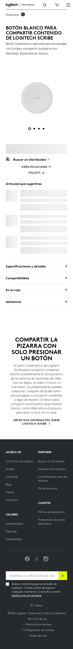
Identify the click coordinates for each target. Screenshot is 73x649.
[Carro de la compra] (57, 5)
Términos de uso (37, 619)
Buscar (45, 5)
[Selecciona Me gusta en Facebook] (27, 559)
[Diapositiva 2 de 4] (34, 129)
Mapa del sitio (38, 635)
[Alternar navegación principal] (68, 4)
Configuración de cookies (38, 630)
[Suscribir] (62, 575)
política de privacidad (26, 595)
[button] (15, 14)
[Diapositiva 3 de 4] (39, 129)
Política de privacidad (38, 624)
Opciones (30, 207)
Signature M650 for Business (41, 216)
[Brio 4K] (12, 242)
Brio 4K (25, 238)
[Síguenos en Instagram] (46, 559)
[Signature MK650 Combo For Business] (12, 195)
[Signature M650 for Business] (12, 220)
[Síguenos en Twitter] (36, 559)
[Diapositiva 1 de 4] (29, 129)
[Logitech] (21, 4)
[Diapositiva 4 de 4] (43, 129)
